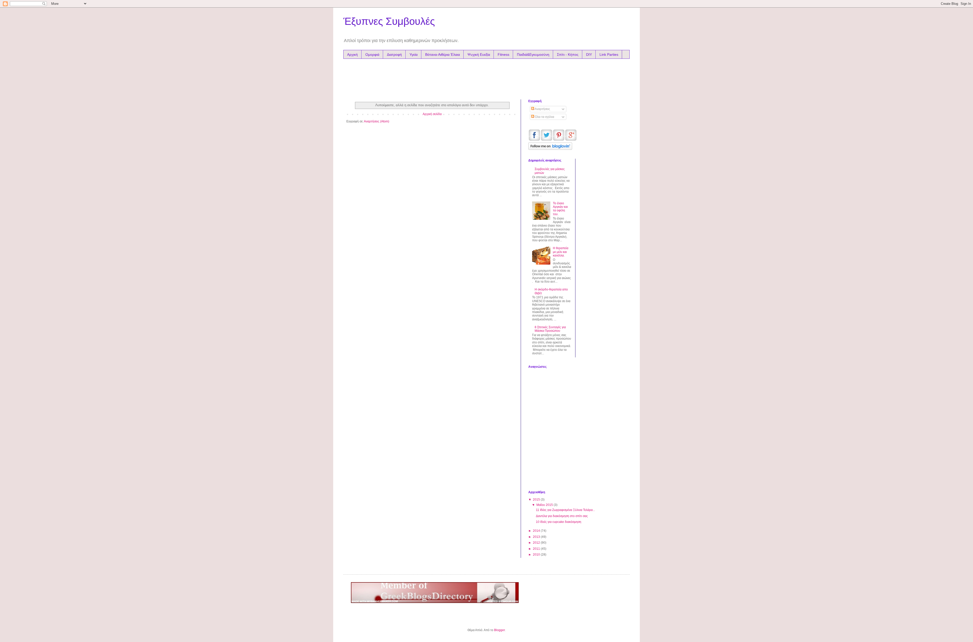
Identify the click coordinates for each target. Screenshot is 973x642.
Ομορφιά (372, 54)
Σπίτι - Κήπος (567, 54)
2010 (537, 554)
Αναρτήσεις (542, 109)
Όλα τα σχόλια (544, 117)
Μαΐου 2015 (545, 505)
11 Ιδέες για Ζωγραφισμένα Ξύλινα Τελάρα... (565, 510)
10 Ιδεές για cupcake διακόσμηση (558, 522)
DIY (589, 54)
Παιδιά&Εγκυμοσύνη (533, 54)
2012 (537, 542)
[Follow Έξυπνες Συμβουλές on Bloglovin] (550, 149)
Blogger (499, 630)
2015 (537, 499)
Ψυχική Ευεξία (478, 54)
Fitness (503, 54)
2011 (537, 549)
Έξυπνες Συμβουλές (389, 21)
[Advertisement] (443, 77)
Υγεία (413, 54)
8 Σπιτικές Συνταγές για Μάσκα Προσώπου (550, 329)
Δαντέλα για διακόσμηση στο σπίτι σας (562, 516)
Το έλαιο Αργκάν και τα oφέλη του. (560, 208)
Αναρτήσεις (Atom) (376, 121)
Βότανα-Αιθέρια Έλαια (442, 54)
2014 (537, 531)
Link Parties (609, 54)
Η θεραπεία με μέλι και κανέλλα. (560, 251)
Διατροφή (394, 54)
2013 (537, 537)
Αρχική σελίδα (432, 114)
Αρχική (352, 54)
